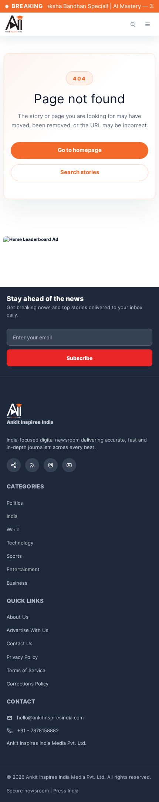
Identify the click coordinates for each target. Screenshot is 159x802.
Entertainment (23, 569)
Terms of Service (26, 670)
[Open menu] (147, 24)
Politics (15, 503)
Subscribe (79, 358)
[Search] (132, 24)
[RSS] (32, 465)
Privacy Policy (22, 657)
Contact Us (20, 643)
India (12, 516)
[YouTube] (69, 465)
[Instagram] (51, 465)
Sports (14, 556)
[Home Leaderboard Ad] (79, 256)
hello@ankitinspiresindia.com (50, 717)
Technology (20, 543)
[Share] (14, 465)
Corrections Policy (27, 684)
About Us (17, 617)
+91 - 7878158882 (38, 730)
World (13, 529)
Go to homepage (80, 149)
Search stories (79, 172)
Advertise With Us (27, 630)
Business (17, 583)
